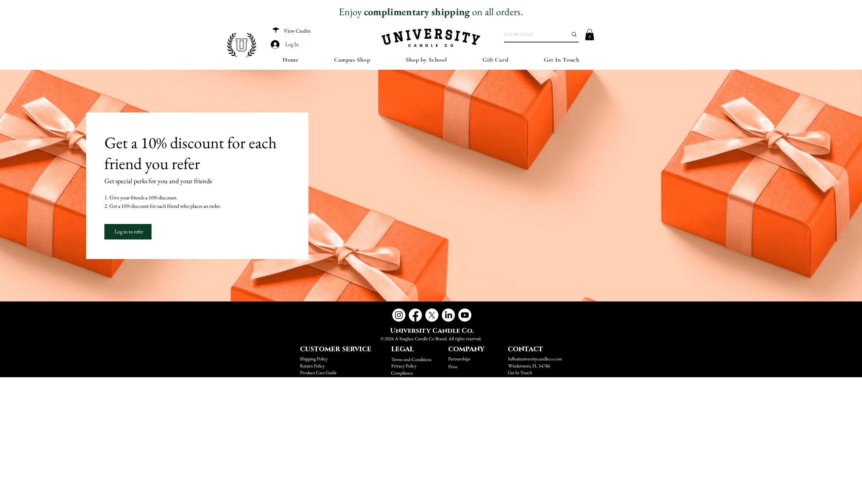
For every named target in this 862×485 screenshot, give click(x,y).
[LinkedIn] (448, 315)
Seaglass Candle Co (416, 338)
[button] (589, 34)
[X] (431, 315)
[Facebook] (415, 315)
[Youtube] (464, 315)
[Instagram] (398, 315)
